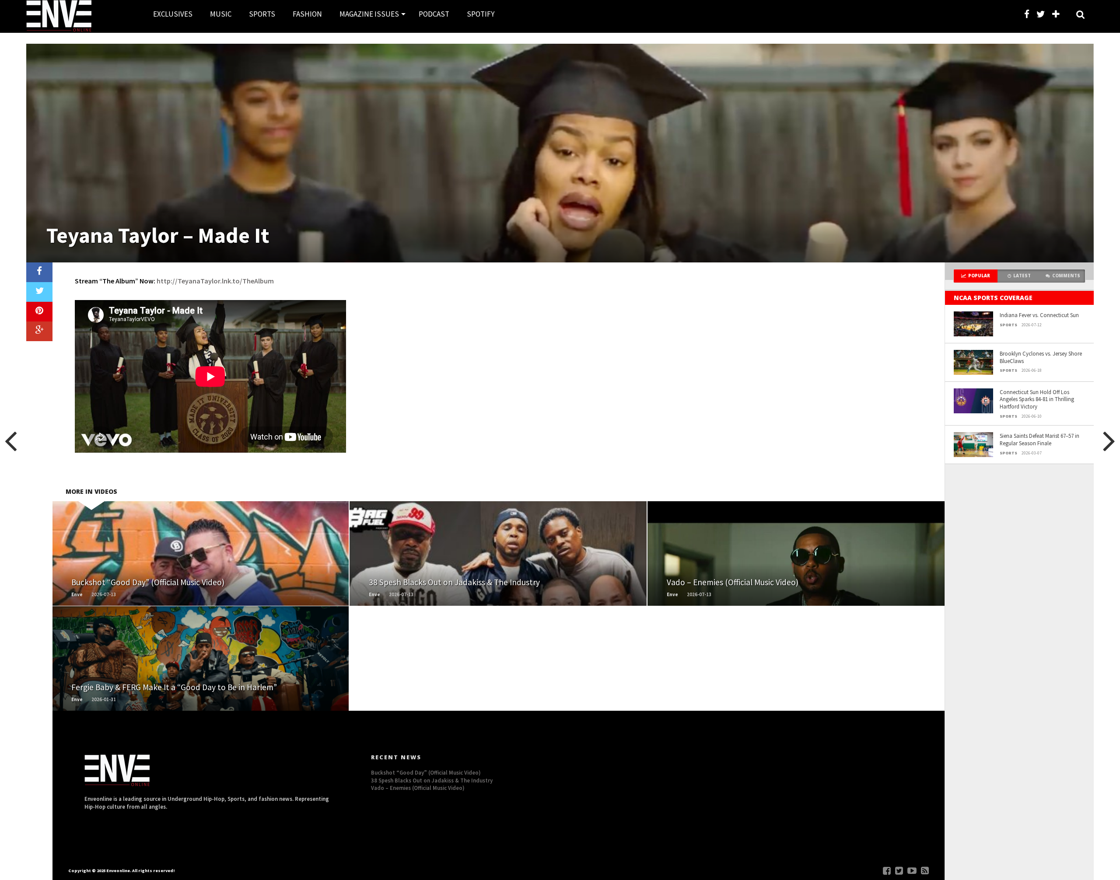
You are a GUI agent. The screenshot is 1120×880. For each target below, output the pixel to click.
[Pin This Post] (39, 311)
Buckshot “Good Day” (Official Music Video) (426, 772)
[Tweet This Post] (39, 292)
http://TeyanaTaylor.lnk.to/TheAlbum (215, 280)
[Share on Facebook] (39, 272)
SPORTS (262, 14)
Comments (1066, 276)
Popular (979, 276)
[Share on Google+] (39, 331)
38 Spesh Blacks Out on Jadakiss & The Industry (432, 780)
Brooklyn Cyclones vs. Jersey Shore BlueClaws (1041, 357)
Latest (1022, 276)
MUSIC (220, 14)
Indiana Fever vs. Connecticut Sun (1039, 314)
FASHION (307, 14)
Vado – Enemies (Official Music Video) (418, 787)
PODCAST (434, 14)
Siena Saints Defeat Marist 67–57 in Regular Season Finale (1039, 439)
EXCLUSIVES (172, 14)
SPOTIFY (480, 14)
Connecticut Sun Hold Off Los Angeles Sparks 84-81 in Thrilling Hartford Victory (1037, 399)
